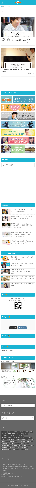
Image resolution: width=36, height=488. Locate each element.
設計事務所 (13, 449)
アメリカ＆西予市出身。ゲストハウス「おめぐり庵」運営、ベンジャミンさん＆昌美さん (22, 271)
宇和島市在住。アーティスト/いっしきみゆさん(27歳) (21, 217)
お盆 (31, 431)
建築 (28, 441)
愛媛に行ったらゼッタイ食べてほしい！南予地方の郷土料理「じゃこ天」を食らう (22, 278)
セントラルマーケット (7, 437)
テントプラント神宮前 (19, 437)
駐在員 (26, 449)
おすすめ (27, 431)
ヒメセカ (17, 485)
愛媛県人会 (4, 443)
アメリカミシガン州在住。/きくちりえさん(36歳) (21, 210)
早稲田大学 (14, 445)
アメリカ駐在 (20, 433)
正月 (10, 447)
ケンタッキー (12, 435)
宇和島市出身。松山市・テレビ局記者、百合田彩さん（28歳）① (22, 264)
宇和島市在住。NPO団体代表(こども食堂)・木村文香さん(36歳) (22, 243)
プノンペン (28, 437)
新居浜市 (26, 443)
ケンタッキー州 (20, 435)
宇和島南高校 (11, 441)
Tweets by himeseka (7, 350)
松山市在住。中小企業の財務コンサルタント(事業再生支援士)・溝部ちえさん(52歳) (22, 234)
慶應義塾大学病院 (18, 443)
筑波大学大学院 (5, 449)
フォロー (23, 328)
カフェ (25, 433)
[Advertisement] (16, 187)
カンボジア (4, 435)
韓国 (22, 449)
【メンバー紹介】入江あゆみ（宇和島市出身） (22, 284)
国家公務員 (30, 439)
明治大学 (21, 445)
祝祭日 (25, 447)
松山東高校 (4, 447)
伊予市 (18, 439)
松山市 (31, 445)
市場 (24, 441)
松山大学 (26, 445)
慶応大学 (11, 443)
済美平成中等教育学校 (17, 447)
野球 (19, 449)
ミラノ (3, 439)
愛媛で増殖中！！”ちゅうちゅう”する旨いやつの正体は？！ (22, 258)
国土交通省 (23, 439)
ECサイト (4, 431)
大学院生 (4, 441)
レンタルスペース (11, 439)
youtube (15, 431)
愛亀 (31, 441)
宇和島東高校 (18, 441)
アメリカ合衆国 (11, 433)
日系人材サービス (6, 445)
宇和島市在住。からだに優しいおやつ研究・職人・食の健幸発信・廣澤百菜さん (21, 226)
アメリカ (4, 433)
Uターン (10, 431)
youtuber (21, 431)
